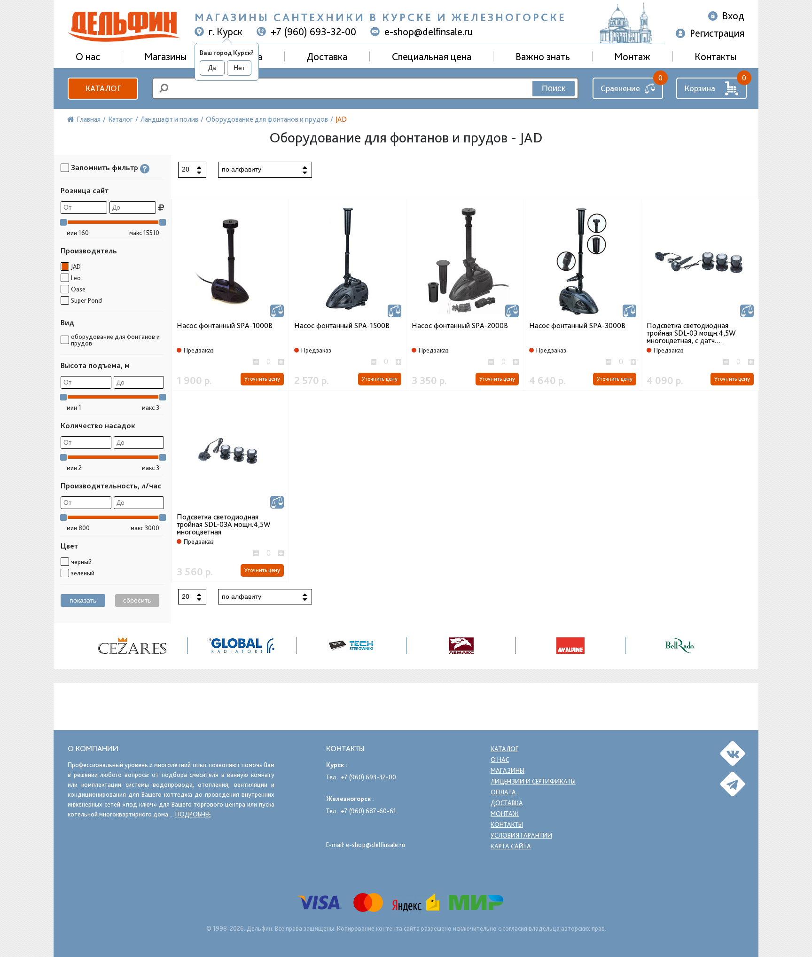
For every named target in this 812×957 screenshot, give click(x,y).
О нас (500, 759)
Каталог (103, 88)
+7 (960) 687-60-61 (368, 811)
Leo (76, 278)
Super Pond (86, 300)
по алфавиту (241, 169)
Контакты (715, 56)
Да (212, 67)
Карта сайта (511, 846)
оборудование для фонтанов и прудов (115, 339)
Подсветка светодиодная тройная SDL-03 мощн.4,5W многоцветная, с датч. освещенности (691, 333)
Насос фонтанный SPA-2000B (460, 325)
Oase (78, 289)
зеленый (82, 573)
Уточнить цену (262, 379)
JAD (76, 266)
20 (185, 169)
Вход (733, 15)
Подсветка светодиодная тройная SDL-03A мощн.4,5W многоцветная (224, 524)
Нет (239, 67)
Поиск (553, 88)
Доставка (326, 56)
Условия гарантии (521, 835)
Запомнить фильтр (104, 168)
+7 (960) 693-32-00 (313, 31)
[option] (132, 645)
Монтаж (632, 56)
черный (81, 561)
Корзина (699, 88)
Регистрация (717, 33)
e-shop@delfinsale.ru (428, 31)
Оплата (503, 792)
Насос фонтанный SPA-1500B (342, 325)
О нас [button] (88, 56)
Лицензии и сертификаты (533, 781)
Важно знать (542, 56)
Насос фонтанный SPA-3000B (577, 325)
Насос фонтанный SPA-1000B (225, 325)
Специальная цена (431, 56)
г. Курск (225, 31)
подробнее (193, 814)
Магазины (165, 56)
